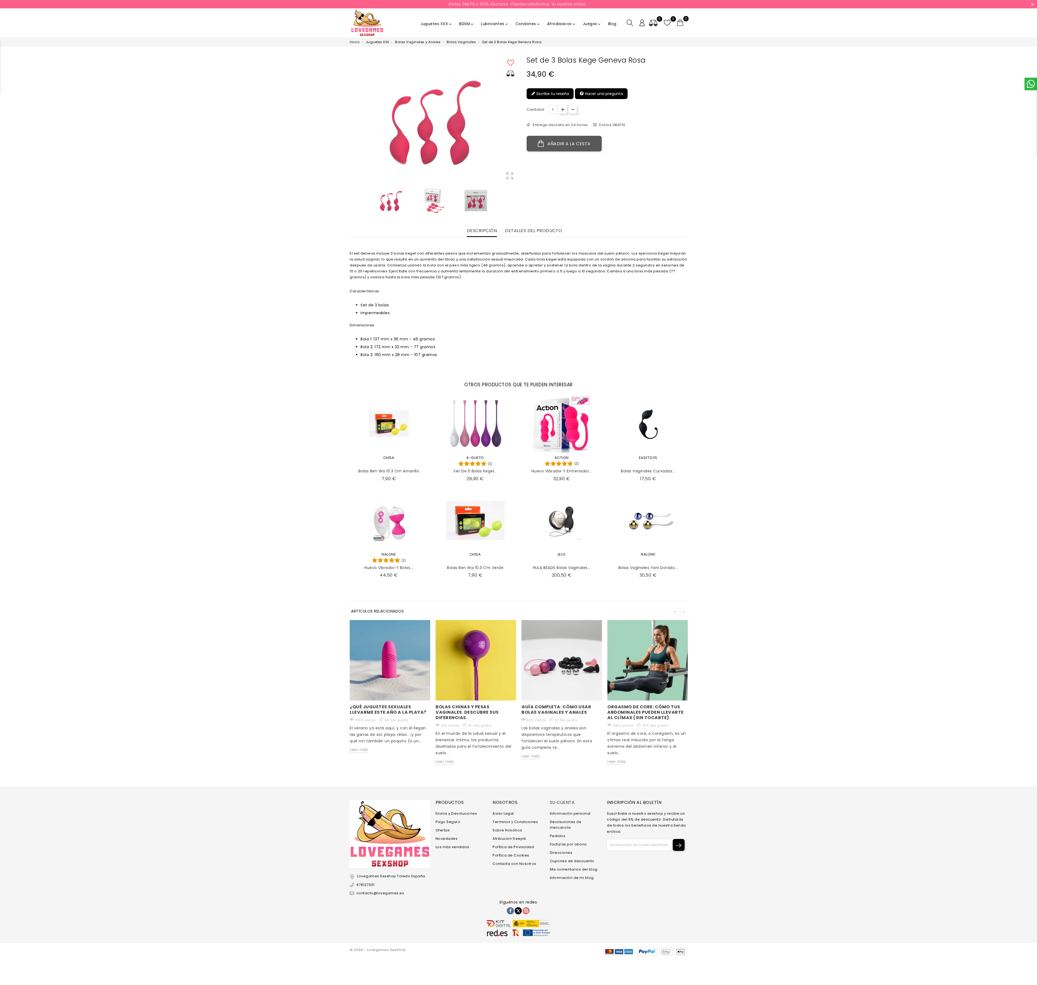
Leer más (359, 749)
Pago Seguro (448, 821)
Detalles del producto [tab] (533, 231)
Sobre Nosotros (507, 830)
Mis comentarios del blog (574, 869)
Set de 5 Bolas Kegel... (475, 471)
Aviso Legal (503, 813)
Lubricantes (495, 23)
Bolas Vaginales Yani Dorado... (648, 567)
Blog (612, 23)
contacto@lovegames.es (380, 893)
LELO (562, 554)
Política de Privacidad (513, 846)
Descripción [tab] (482, 231)
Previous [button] (675, 611)
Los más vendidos (452, 846)
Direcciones (561, 852)
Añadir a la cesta (568, 144)
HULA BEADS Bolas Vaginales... (562, 567)
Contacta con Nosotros (514, 863)
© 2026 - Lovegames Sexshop (378, 949)
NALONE (389, 554)
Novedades (447, 838)
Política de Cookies (511, 855)
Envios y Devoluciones (456, 813)
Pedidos (557, 835)
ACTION (562, 457)
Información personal (570, 813)
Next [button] (683, 611)
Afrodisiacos (561, 23)
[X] (518, 910)
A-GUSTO (475, 457)
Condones (528, 23)
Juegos (592, 23)
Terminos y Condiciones (515, 821)
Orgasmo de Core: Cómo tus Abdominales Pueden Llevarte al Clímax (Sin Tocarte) (645, 712)
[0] (680, 23)
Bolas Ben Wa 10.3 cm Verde (475, 567)
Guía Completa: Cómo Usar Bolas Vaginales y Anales (556, 709)
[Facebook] (510, 910)
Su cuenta (562, 802)
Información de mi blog (572, 877)
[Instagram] (526, 910)
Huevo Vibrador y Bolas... (388, 567)
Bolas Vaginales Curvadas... (648, 471)
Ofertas (443, 830)
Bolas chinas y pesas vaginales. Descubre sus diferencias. (467, 712)
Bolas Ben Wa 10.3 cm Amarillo (388, 471)
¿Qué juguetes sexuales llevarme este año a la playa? (388, 709)
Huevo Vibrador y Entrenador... (561, 471)
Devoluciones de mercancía (566, 824)
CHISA (389, 457)
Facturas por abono (568, 844)
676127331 (365, 884)
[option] (390, 200)
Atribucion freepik (509, 838)
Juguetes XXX (436, 23)
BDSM (466, 23)
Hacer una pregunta (603, 93)
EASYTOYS (648, 457)
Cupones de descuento (572, 861)
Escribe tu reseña (552, 93)
